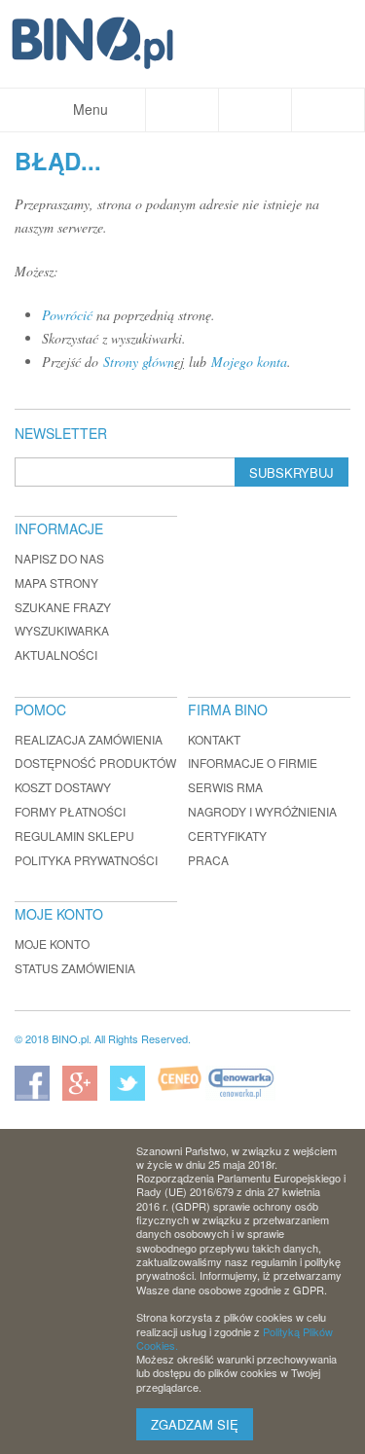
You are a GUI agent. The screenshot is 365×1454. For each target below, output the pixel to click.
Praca (208, 860)
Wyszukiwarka (62, 630)
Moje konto (52, 943)
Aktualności (56, 654)
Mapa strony (56, 582)
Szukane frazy (63, 607)
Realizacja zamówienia (89, 739)
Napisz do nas (59, 558)
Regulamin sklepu (74, 835)
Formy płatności (70, 811)
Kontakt (214, 739)
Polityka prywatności (86, 860)
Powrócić (67, 315)
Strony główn (138, 361)
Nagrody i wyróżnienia (262, 811)
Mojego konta (249, 361)
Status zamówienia (75, 968)
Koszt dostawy (63, 787)
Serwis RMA (225, 787)
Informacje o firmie (252, 762)
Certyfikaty (227, 835)
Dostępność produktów (95, 762)
